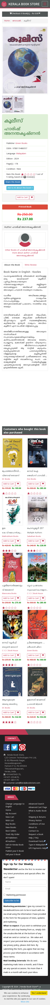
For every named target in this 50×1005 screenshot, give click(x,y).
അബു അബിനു (9, 704)
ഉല (3, 528)
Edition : (12, 159)
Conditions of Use (37, 824)
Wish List (10, 820)
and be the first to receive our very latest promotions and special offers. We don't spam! (24, 871)
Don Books (31, 479)
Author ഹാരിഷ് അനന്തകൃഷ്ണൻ (22, 227)
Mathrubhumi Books (10, 537)
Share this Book (13, 182)
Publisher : (16, 143)
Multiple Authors (34, 533)
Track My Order (12, 834)
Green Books (32, 651)
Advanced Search (36, 804)
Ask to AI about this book (20, 188)
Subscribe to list (12, 901)
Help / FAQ (33, 838)
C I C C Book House (35, 594)
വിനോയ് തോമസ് (10, 475)
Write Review (31, 265)
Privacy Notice (35, 820)
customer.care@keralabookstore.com (22, 783)
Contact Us (34, 831)
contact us (24, 937)
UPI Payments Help (37, 848)
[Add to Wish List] (32, 198)
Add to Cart (22, 197)
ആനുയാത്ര (8, 700)
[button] (25, 14)
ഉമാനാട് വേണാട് (36, 700)
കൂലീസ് (13, 121)
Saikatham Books (34, 537)
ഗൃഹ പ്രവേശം (35, 585)
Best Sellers (11, 831)
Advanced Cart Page (38, 807)
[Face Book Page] (7, 750)
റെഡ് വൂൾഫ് (9, 642)
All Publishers (11, 838)
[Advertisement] (25, 396)
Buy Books (10, 824)
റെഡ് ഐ (32, 471)
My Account (11, 814)
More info (25, 1002)
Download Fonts (36, 841)
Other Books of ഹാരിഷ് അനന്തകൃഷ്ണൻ (25, 250)
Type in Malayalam (37, 845)
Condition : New (13, 169)
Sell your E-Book (13, 854)
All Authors (10, 841)
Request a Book (36, 834)
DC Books (6, 479)
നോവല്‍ (16, 21)
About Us (33, 827)
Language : (16, 154)
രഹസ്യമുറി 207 (35, 528)
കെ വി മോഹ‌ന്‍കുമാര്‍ (13, 533)
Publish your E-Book (15, 851)
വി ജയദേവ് (7, 590)
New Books (11, 827)
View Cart (10, 817)
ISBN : (16, 148)
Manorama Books (9, 594)
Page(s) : (12, 164)
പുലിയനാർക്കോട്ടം (12, 585)
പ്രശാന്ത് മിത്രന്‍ (34, 704)
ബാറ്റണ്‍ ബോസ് (10, 647)
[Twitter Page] (14, 750)
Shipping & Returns (37, 817)
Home (7, 21)
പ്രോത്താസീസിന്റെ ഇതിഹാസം (19, 471)
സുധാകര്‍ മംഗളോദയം (38, 590)
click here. (31, 945)
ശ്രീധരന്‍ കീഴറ (34, 647)
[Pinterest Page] (22, 750)
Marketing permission (16, 895)
